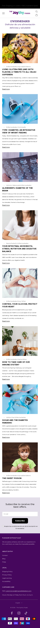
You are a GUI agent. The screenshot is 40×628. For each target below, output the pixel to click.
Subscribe (20, 521)
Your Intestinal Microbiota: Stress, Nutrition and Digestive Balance (19, 248)
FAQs (4, 562)
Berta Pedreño (11, 243)
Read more (6, 89)
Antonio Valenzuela (13, 185)
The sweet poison (11, 478)
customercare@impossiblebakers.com (18, 591)
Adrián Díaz (10, 417)
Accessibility (6, 581)
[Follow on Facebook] (12, 613)
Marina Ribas (22, 359)
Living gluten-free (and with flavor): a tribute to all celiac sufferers (19, 72)
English (18, 603)
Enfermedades (11, 66)
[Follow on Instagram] (19, 613)
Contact (5, 555)
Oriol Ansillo (21, 127)
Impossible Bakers (24, 66)
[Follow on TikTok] (26, 613)
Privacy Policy (7, 575)
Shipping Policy (7, 571)
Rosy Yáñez (21, 301)
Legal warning (7, 578)
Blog (3, 558)
